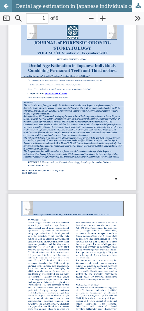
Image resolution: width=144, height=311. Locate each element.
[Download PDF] (138, 6)
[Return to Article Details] (6, 6)
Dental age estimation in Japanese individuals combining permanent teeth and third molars (80, 6)
